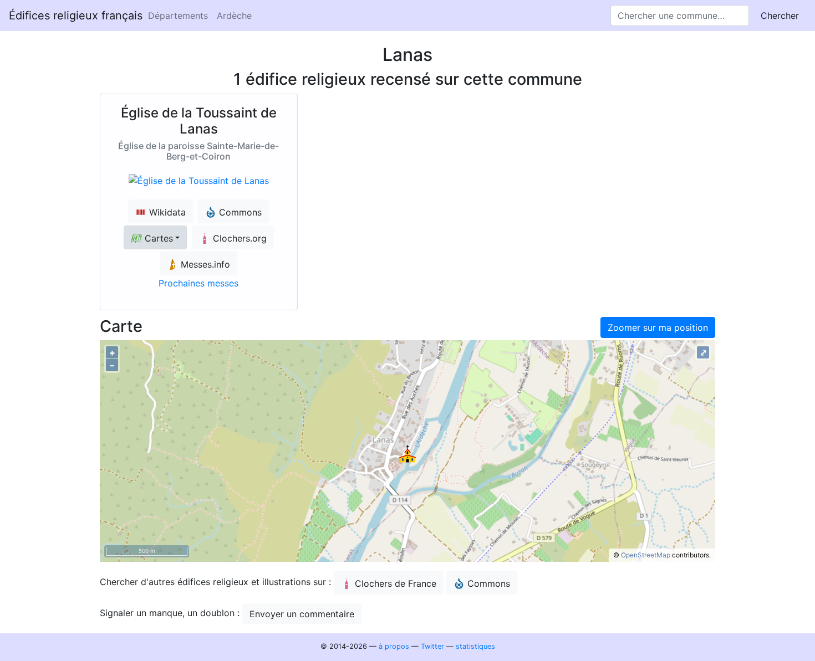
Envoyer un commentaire (301, 613)
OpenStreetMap (645, 555)
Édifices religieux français (75, 15)
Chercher (780, 15)
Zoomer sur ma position (658, 327)
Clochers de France (395, 583)
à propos (394, 646)
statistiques (475, 646)
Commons (488, 583)
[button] (155, 237)
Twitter (432, 646)
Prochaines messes (198, 283)
